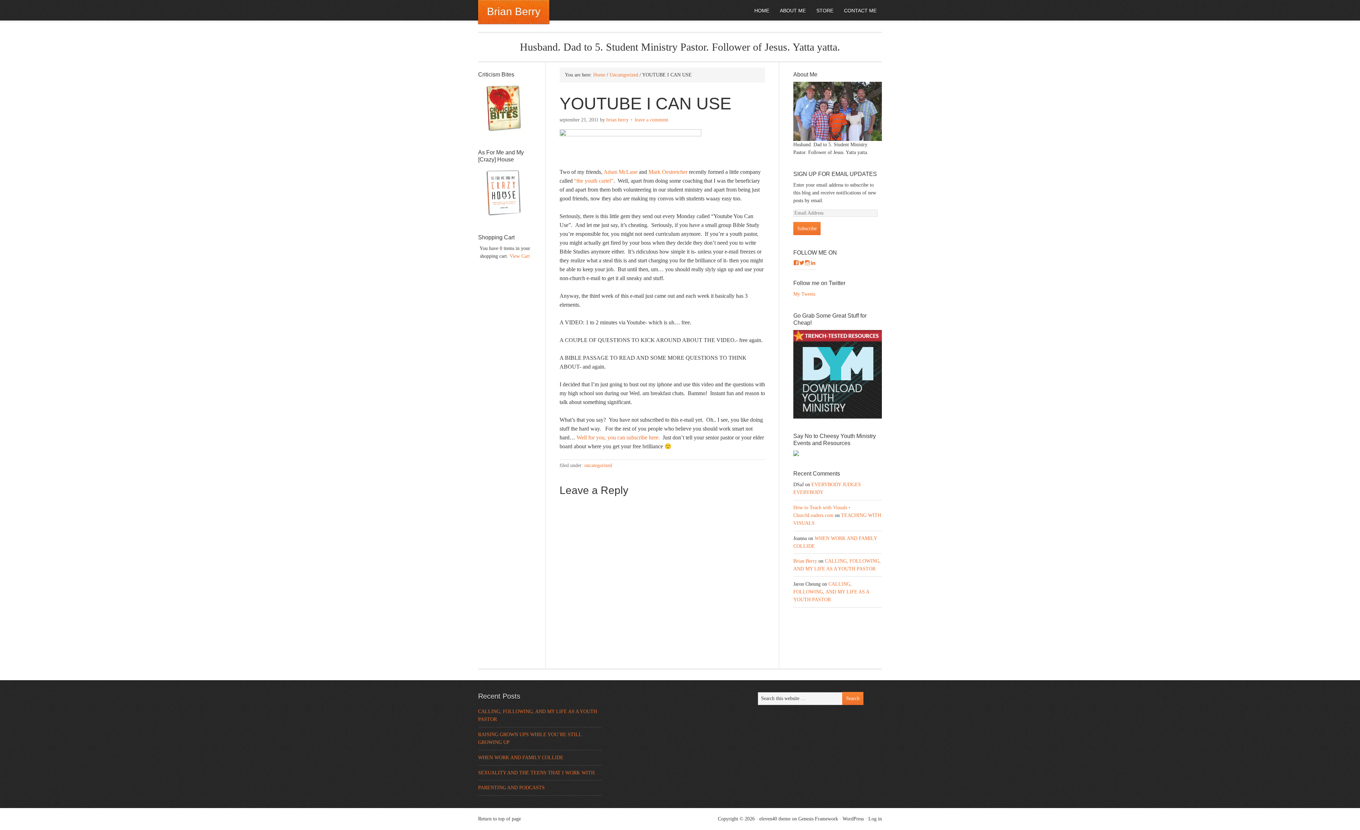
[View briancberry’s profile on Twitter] (802, 263)
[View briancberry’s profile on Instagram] (807, 263)
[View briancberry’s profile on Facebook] (796, 263)
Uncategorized (598, 465)
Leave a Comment (651, 120)
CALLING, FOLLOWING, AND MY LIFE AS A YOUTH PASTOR (831, 591)
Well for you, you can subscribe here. (618, 437)
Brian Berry (513, 11)
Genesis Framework (818, 819)
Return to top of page (499, 819)
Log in (875, 819)
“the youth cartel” (593, 181)
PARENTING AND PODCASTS (511, 787)
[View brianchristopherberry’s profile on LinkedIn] (813, 263)
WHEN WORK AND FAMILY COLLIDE (520, 757)
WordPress (853, 819)
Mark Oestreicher (668, 172)
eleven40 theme (774, 819)
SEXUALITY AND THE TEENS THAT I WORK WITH (536, 772)
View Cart (520, 256)
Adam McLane (621, 172)
